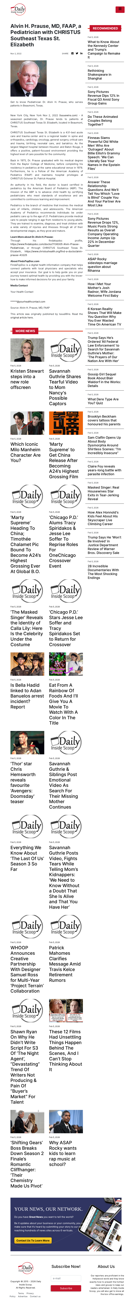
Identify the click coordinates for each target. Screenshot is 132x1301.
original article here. (21, 317)
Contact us (35, 1296)
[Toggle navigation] (120, 9)
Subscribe (66, 1288)
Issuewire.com (68, 115)
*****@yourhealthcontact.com (27, 301)
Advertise (22, 1296)
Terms (21, 1293)
